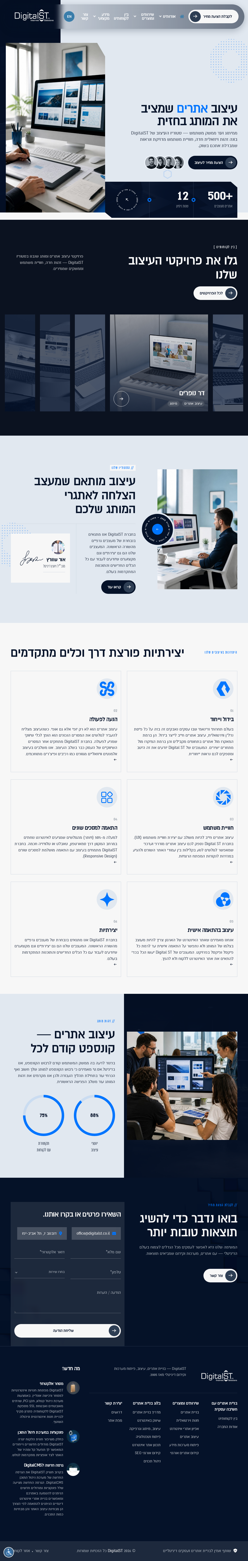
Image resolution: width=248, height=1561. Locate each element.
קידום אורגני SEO (148, 1453)
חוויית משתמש (218, 828)
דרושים (116, 1412)
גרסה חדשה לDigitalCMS (43, 1465)
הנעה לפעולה (103, 719)
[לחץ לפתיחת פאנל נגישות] (9, 1552)
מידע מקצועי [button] (103, 16)
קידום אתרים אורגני (184, 1453)
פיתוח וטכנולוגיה (148, 1437)
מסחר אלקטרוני (51, 1383)
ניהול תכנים (152, 1461)
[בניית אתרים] (34, 15)
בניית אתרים (190, 1412)
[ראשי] (182, 15)
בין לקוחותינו (121, 16)
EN (69, 16)
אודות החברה (227, 1427)
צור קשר (84, 16)
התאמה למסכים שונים (94, 828)
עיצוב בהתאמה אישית (210, 930)
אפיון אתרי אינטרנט (184, 1429)
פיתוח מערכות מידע (184, 1445)
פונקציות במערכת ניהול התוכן (40, 1432)
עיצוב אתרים (193, 403)
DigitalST (115, 1550)
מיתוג (173, 403)
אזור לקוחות (20, 1550)
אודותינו (169, 16)
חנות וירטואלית (187, 1420)
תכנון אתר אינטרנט (146, 1445)
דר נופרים (191, 393)
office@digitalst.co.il (93, 1233)
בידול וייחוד (221, 719)
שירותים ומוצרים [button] (147, 16)
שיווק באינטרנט (149, 1420)
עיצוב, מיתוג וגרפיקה (145, 1429)
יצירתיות (108, 930)
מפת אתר (115, 1420)
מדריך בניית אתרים (147, 1412)
